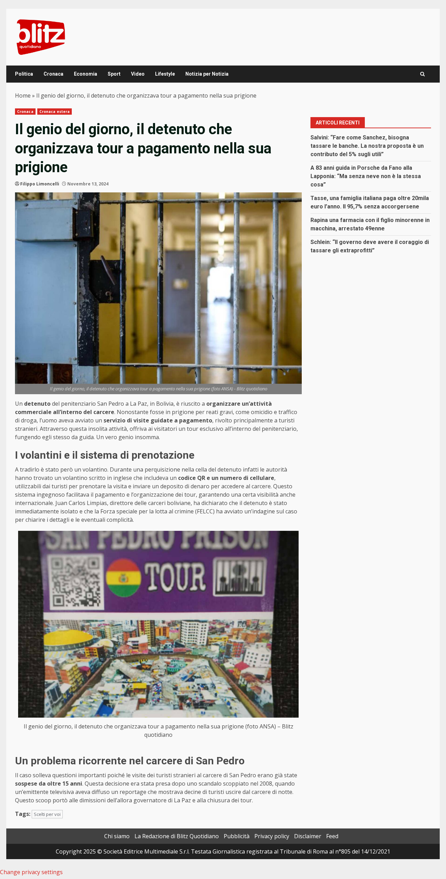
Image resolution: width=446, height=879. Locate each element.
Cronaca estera (54, 111)
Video (138, 74)
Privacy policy (271, 836)
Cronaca (53, 74)
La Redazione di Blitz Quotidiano (176, 836)
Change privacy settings (31, 872)
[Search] (422, 74)
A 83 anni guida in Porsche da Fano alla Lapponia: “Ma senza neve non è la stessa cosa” (365, 176)
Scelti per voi (47, 814)
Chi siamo (117, 836)
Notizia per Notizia (207, 74)
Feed (332, 836)
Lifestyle (165, 74)
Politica (24, 74)
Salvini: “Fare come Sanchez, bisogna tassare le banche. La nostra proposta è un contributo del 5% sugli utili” (367, 146)
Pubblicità (236, 836)
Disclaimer (307, 836)
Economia (85, 74)
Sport (114, 74)
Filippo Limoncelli (39, 184)
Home (23, 95)
